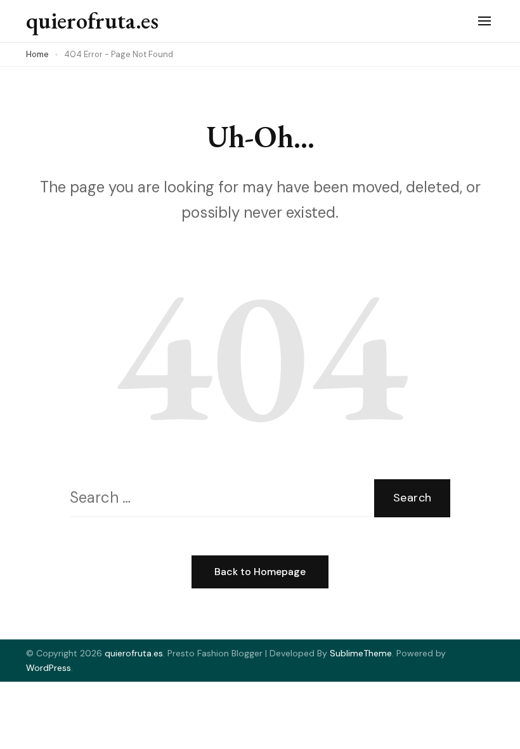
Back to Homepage (260, 571)
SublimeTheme (361, 653)
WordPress (48, 667)
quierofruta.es (92, 21)
